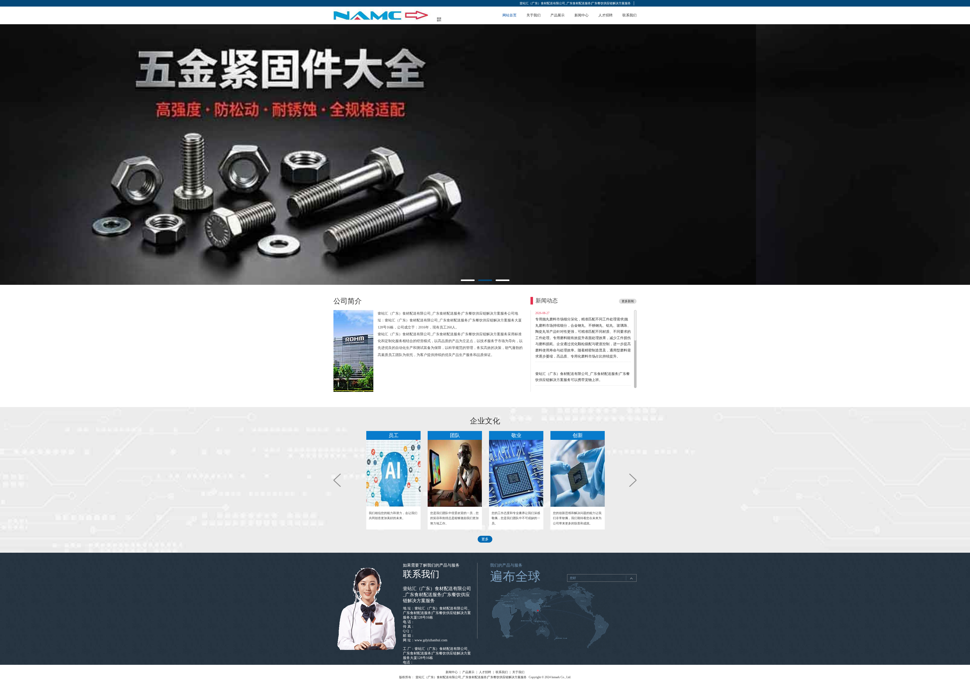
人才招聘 (605, 15)
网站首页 (509, 15)
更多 (485, 539)
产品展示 (557, 15)
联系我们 (629, 15)
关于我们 (533, 15)
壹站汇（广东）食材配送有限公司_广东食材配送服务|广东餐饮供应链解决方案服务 (575, 3)
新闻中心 (581, 15)
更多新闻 (628, 301)
